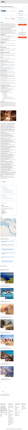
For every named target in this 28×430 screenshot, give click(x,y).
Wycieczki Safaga (10, 417)
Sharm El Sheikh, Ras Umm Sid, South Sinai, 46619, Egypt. (9, 7)
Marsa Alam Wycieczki (11, 422)
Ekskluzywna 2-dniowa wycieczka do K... (6, 348)
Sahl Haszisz (10, 415)
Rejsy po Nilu (16, 414)
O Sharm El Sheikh (24, 408)
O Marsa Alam (23, 407)
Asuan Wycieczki (10, 421)
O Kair (22, 409)
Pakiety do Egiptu (17, 415)
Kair (8, 409)
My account (16, 409)
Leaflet (11, 236)
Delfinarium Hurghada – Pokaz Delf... (5, 301)
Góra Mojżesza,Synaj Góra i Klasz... (5, 379)
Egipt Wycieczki (17, 407)
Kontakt (16, 408)
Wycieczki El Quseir (10, 420)
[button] (8, 226)
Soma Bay (9, 416)
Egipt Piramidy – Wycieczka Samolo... (5, 332)
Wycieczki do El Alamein (10, 424)
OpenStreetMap (14, 236)
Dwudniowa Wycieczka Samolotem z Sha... (6, 317)
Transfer (16, 413)
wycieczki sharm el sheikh (10, 407)
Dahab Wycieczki (10, 410)
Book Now (22, 24)
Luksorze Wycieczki (10, 411)
